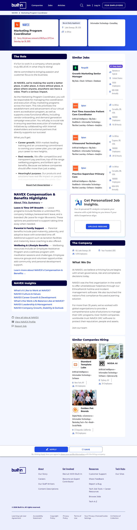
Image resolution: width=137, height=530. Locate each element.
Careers (41, 479)
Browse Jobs (95, 496)
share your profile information (73, 454)
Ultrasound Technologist (86, 143)
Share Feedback (96, 479)
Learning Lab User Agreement (19, 517)
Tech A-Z (93, 501)
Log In (97, 5)
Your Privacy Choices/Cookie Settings (96, 517)
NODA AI (112, 363)
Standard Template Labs (86, 364)
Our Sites (119, 474)
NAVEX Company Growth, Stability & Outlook (38, 308)
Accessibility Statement (38, 517)
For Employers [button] (114, 5)
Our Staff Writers (46, 484)
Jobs (50, 5)
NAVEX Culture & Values (27, 294)
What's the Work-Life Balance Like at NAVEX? (39, 301)
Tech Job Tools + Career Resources (100, 490)
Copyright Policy (54, 517)
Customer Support (97, 474)
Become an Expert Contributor (71, 480)
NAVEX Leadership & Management (33, 304)
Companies (37, 5)
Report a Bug (95, 484)
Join (89, 5)
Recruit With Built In (72, 474)
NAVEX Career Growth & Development (35, 297)
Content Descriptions (48, 489)
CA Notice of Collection (115, 517)
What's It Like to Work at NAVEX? (32, 290)
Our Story (42, 474)
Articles (61, 5)
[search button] (82, 5)
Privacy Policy (66, 517)
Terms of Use (77, 517)
